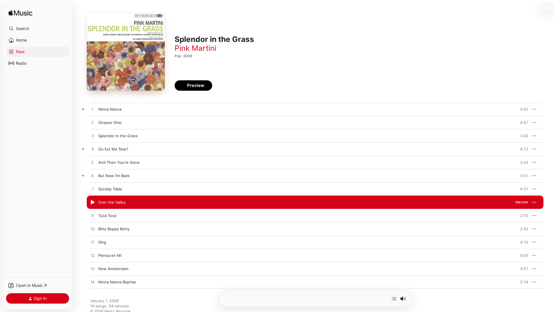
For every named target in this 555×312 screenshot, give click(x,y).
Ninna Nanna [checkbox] (109, 109)
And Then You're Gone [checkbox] (119, 162)
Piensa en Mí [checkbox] (109, 255)
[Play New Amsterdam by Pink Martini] (92, 269)
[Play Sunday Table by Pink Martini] (92, 189)
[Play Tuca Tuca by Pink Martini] (92, 215)
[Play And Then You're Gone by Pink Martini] (92, 162)
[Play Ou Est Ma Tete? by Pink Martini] (92, 149)
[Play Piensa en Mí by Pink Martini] (92, 255)
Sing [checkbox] (102, 242)
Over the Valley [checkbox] (112, 202)
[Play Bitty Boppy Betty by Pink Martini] (92, 229)
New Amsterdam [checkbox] (113, 268)
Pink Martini (195, 48)
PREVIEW (521, 109)
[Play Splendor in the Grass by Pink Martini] (92, 136)
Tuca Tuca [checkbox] (107, 215)
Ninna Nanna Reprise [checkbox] (117, 282)
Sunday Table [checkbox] (110, 189)
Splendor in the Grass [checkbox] (118, 135)
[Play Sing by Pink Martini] (92, 242)
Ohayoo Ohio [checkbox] (110, 122)
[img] (20, 13)
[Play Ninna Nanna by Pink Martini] (92, 109)
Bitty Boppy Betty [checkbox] (114, 228)
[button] (37, 29)
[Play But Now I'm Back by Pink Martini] (92, 176)
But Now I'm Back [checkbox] (114, 175)
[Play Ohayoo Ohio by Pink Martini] (92, 122)
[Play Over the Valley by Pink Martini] (92, 202)
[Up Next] (394, 299)
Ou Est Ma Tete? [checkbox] (113, 149)
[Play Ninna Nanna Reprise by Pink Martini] (92, 282)
